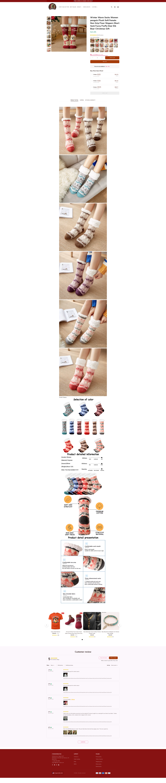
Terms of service (99, 759)
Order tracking (77, 759)
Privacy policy (98, 756)
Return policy (98, 764)
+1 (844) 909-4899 (56, 761)
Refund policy (98, 766)
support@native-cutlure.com (58, 762)
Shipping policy (99, 761)
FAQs (75, 761)
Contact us (76, 756)
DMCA (75, 764)
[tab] (82, 639)
